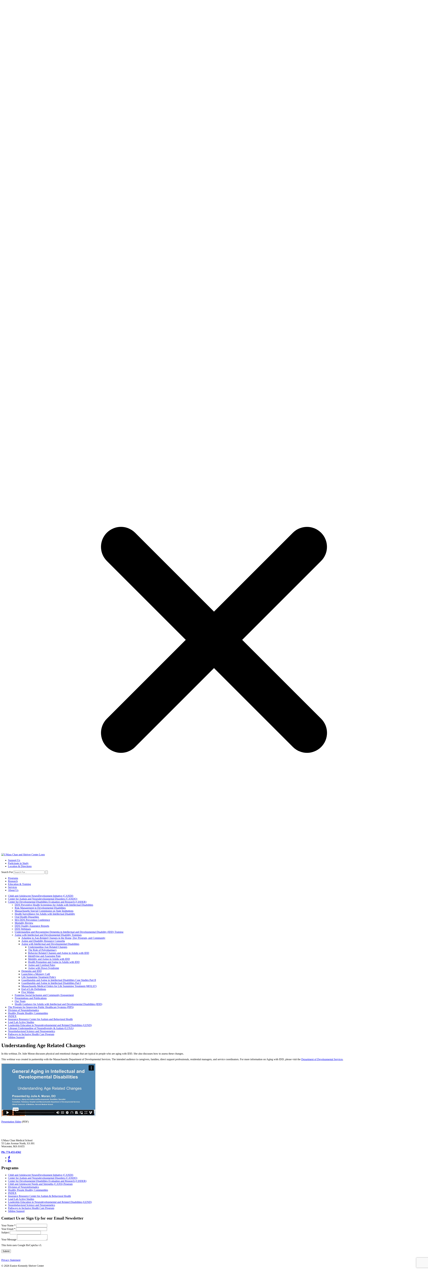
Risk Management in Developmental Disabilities (40, 907)
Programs (13, 878)
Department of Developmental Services (322, 1059)
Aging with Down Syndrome (43, 968)
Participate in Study (18, 863)
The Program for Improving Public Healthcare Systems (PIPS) (41, 1007)
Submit (6, 1251)
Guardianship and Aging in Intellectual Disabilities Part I (51, 983)
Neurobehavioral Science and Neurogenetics (31, 1031)
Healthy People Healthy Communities (28, 1013)
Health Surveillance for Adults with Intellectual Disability (45, 913)
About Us (13, 890)
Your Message (9, 1239)
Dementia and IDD (31, 971)
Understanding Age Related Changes (47, 947)
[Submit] (46, 872)
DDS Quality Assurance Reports (32, 926)
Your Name (8, 1225)
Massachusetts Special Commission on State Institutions (44, 910)
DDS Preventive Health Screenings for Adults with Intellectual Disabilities (54, 904)
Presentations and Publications (31, 998)
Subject (5, 1232)
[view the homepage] (23, 854)
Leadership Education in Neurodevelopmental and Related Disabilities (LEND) (50, 1025)
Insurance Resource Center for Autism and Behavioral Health (40, 1019)
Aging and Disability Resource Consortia (43, 941)
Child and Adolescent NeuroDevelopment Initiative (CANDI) (40, 895)
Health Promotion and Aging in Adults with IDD (54, 962)
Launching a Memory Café (35, 974)
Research (13, 881)
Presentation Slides (11, 1121)
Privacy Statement (10, 1260)
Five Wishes (27, 992)
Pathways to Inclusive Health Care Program (31, 1034)
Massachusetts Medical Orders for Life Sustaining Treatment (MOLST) (59, 986)
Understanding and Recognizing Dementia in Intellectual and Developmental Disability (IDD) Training (69, 932)
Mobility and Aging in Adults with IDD (49, 959)
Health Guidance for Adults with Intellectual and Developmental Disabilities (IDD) (58, 1004)
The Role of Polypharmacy (42, 950)
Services (12, 887)
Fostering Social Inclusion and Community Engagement (44, 995)
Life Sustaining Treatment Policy (38, 977)
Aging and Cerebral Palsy (41, 965)
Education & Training (19, 884)
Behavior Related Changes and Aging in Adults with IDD (58, 953)
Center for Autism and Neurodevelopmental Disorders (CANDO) (42, 898)
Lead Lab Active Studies (21, 1022)
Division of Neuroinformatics (23, 1010)
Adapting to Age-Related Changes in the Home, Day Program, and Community (63, 938)
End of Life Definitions (33, 989)
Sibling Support (16, 1037)
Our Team (20, 1001)
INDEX (12, 1016)
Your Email (8, 1229)
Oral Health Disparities (27, 916)
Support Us (14, 860)
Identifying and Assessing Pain (44, 956)
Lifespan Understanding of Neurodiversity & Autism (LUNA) (41, 1028)
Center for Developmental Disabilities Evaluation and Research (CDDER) (47, 901)
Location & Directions (20, 866)
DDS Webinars (23, 929)
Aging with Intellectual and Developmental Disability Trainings (48, 935)
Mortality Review (24, 922)
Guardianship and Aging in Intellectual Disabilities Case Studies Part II (58, 980)
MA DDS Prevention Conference (32, 919)
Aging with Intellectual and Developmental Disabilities (50, 944)
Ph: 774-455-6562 (11, 1152)
